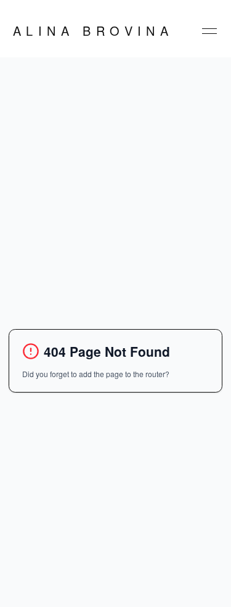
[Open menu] (209, 30)
